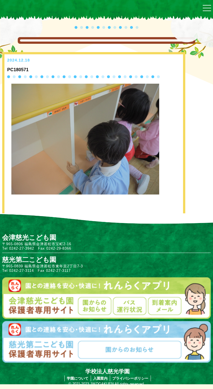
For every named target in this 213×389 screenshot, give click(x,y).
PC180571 (18, 69)
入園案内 (100, 378)
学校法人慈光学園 (107, 371)
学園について (77, 378)
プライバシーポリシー (130, 378)
